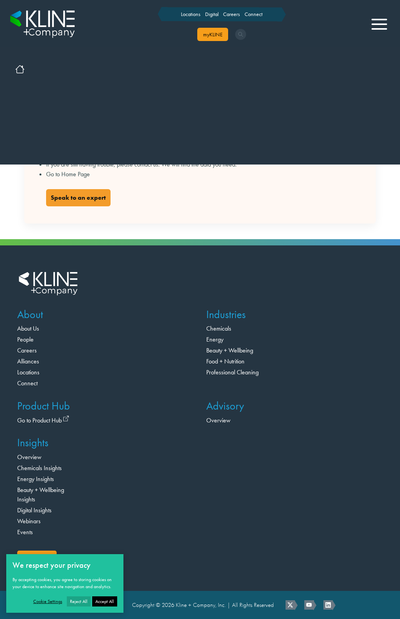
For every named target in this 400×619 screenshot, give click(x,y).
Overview (218, 420)
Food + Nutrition (225, 361)
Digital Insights (34, 510)
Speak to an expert (78, 197)
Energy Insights (35, 479)
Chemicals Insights (39, 468)
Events (25, 532)
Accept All (104, 601)
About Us (28, 328)
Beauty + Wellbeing (229, 350)
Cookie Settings (47, 601)
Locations (190, 14)
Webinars (29, 521)
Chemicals (218, 328)
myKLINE (213, 34)
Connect (253, 14)
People (25, 339)
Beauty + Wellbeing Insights (40, 494)
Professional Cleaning (232, 372)
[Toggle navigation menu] (379, 24)
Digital (212, 14)
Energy (214, 339)
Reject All (79, 601)
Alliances (28, 361)
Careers (231, 14)
